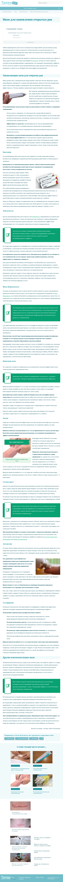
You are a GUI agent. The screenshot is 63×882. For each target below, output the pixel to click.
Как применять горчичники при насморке (42, 858)
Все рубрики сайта (30, 8)
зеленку (35, 60)
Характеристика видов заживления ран (17, 460)
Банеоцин (16, 35)
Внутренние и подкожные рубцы (42, 851)
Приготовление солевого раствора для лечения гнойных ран (19, 848)
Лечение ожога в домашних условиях (42, 838)
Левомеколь (16, 37)
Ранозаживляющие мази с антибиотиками (40, 769)
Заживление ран (15, 765)
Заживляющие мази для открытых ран (19, 33)
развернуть (30, 42)
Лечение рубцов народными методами (20, 830)
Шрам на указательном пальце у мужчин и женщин (42, 844)
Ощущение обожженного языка (41, 864)
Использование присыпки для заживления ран (41, 792)
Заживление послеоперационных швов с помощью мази (20, 769)
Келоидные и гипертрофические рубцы (19, 813)
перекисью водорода (20, 539)
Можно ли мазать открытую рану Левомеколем (20, 864)
